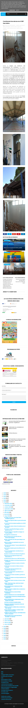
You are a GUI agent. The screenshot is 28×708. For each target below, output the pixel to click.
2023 (4, 498)
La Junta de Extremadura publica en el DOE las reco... (15, 524)
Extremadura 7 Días (6, 679)
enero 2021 (7, 624)
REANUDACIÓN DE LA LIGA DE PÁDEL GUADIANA (12, 592)
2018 (4, 630)
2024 (4, 496)
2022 (4, 500)
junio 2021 (6, 514)
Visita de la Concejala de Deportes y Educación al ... (13, 556)
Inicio (3, 14)
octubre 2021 (7, 507)
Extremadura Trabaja (6, 681)
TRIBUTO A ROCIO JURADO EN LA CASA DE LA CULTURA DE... (14, 589)
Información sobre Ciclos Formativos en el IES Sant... (14, 526)
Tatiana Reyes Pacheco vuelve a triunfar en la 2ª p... (14, 563)
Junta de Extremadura (11, 28)
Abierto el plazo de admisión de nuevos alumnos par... (14, 543)
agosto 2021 (7, 510)
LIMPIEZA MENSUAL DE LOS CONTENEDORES (14, 594)
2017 (4, 632)
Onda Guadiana (5, 688)
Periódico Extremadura (7, 690)
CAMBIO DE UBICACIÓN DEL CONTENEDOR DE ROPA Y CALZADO (14, 613)
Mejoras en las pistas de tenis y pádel (13, 247)
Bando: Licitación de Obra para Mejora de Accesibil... (14, 540)
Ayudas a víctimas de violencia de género (14, 553)
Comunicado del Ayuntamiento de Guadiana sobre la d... (12, 569)
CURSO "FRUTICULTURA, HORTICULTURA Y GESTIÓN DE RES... (14, 584)
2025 (4, 494)
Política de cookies (6, 696)
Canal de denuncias (6, 699)
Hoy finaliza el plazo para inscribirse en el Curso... (14, 548)
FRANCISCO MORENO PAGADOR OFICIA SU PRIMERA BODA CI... (14, 604)
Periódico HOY (4, 692)
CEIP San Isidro (14, 26)
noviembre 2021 (8, 505)
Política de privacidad (6, 697)
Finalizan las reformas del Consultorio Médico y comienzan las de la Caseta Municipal (13, 270)
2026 (4, 493)
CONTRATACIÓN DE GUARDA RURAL (12, 602)
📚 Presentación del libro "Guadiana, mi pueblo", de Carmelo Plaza (17, 446)
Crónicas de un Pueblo (6, 676)
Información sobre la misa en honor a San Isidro (14, 581)
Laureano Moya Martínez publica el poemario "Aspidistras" (17, 422)
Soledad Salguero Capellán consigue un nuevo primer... (14, 532)
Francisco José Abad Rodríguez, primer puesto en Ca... (14, 529)
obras (21, 28)
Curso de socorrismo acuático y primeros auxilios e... (14, 575)
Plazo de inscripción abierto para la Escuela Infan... (15, 521)
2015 (4, 635)
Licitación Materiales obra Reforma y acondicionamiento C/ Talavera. (12, 259)
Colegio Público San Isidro (7, 674)
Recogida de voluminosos (10, 534)
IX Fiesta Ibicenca (13, 433)
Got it (17, 10)
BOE (2, 671)
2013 (4, 639)
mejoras (18, 28)
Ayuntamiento (7, 26)
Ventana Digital (5, 693)
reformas (5, 29)
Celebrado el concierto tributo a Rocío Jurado (13, 566)
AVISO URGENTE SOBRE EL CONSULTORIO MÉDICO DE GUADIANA (13, 610)
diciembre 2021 (8, 503)
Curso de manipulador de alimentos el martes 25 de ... (13, 551)
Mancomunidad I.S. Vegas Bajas (9, 687)
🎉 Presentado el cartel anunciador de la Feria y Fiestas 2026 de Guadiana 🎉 (17, 440)
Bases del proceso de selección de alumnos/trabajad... (12, 537)
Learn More (12, 10)
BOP (2, 673)
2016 (4, 633)
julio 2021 (6, 512)
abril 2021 (6, 619)
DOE (2, 678)
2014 (4, 637)
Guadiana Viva (5, 682)
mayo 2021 (7, 516)
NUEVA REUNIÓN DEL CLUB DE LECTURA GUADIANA (13, 587)
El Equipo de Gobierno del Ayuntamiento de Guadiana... (15, 561)
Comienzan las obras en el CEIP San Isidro (14, 558)
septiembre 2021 (8, 508)
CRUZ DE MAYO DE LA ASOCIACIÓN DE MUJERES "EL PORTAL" (13, 616)
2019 (4, 628)
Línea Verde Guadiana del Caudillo (9, 685)
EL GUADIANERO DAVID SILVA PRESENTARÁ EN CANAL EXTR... (14, 597)
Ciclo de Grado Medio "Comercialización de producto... (15, 546)
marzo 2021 (7, 620)
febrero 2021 (7, 622)
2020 (4, 626)
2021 (4, 502)
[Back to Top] (14, 706)
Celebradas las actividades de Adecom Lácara (16, 427)
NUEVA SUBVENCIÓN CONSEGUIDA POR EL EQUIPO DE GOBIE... (14, 600)
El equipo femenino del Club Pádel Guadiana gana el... (12, 518)
